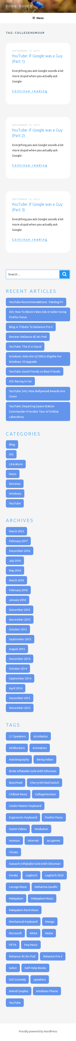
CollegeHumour (45, 794)
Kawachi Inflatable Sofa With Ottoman (34, 863)
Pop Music (31, 944)
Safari (13, 968)
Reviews (14, 483)
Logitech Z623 (54, 875)
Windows (15, 493)
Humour (14, 840)
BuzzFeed (15, 782)
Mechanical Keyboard (23, 921)
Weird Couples (18, 991)
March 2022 (16, 531)
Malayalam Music (42, 898)
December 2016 (19, 550)
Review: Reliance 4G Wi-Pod (28, 336)
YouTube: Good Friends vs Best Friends (34, 371)
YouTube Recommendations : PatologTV (36, 302)
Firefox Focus (54, 817)
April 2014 (15, 688)
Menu (40, 18)
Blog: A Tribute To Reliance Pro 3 (31, 327)
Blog (12, 444)
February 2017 (18, 541)
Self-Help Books (35, 968)
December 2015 (19, 609)
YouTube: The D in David (25, 346)
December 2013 (19, 698)
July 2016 (15, 560)
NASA (33, 933)
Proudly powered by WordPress (38, 1031)
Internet (33, 840)
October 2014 (18, 668)
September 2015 (20, 639)
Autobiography (19, 759)
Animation (40, 748)
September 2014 (20, 678)
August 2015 (17, 649)
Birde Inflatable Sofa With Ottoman (32, 771)
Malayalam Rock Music (23, 910)
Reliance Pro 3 (52, 956)
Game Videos (18, 829)
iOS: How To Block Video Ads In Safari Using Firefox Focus (37, 314)
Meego (49, 921)
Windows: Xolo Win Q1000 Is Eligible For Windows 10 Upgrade (35, 359)
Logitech (31, 875)
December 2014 (19, 658)
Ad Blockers (17, 748)
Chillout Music (18, 794)
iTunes (13, 852)
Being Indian (45, 759)
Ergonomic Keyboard (23, 817)
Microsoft (15, 933)
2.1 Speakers (17, 736)
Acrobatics (41, 736)
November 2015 (19, 619)
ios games (53, 840)
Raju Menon (19, 7)
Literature (16, 464)
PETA (12, 944)
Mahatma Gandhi (46, 887)
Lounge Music (18, 887)
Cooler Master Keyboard (25, 805)
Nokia (49, 933)
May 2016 (15, 570)
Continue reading (30, 91)
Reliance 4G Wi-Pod (22, 956)
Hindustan (41, 829)
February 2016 (18, 590)
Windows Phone (47, 991)
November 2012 (19, 708)
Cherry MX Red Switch (44, 782)
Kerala (13, 875)
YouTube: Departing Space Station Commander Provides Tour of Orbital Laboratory (33, 411)
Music (12, 474)
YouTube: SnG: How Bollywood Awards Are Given (37, 393)
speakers (40, 979)
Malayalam (16, 898)
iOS (11, 454)
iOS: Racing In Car (20, 381)
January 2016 (17, 600)
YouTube (15, 503)
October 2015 (18, 629)
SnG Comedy (17, 979)
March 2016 (16, 580)
